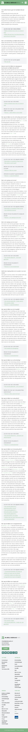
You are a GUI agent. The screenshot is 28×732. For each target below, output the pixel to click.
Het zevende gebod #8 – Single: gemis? (13, 301)
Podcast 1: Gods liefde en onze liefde (13, 112)
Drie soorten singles (9, 303)
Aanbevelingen (18, 697)
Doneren (16, 707)
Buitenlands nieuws (4, 666)
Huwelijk (16, 668)
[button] (22, 2)
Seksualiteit (17, 674)
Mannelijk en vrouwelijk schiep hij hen (13, 161)
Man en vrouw (18, 672)
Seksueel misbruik (19, 676)
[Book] (8, 653)
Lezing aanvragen (19, 701)
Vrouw (16, 682)
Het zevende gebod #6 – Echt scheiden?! (14, 386)
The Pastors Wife (5, 669)
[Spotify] (3, 653)
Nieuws (16, 699)
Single (16, 678)
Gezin (16, 664)
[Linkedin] (16, 653)
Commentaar (5, 660)
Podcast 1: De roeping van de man (12, 217)
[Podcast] (11, 653)
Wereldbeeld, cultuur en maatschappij (18, 686)
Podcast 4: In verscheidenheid (11, 266)
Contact (16, 713)
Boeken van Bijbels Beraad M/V (6, 694)
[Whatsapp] (13, 653)
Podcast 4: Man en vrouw (10, 170)
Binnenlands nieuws (4, 663)
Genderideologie (18, 662)
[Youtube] (5, 653)
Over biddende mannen (10, 210)
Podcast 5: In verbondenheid (11, 355)
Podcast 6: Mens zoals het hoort (12, 393)
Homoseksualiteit (18, 666)
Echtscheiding (18, 660)
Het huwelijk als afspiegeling (11, 348)
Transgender (17, 680)
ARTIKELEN (17, 657)
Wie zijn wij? (7, 61)
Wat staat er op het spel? (10, 163)
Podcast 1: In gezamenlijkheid (11, 175)
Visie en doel (17, 695)
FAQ (16, 711)
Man (16, 670)
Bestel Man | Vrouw (19, 703)
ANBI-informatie (18, 709)
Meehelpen (17, 705)
